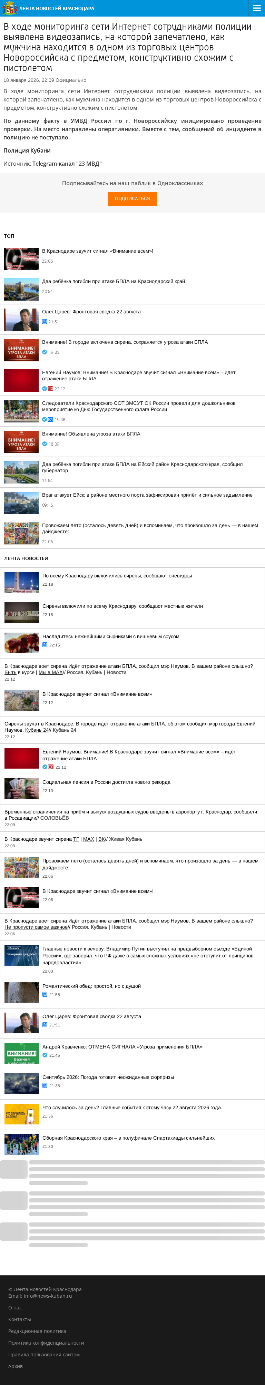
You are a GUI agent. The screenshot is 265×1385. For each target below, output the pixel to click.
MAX (88, 839)
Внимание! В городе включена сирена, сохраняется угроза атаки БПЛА (125, 342)
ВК (101, 839)
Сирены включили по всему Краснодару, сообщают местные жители (122, 606)
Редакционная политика (37, 1331)
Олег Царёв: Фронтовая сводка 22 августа (91, 311)
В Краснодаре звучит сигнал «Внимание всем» (97, 694)
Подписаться (132, 199)
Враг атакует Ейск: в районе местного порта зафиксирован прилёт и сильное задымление (147, 495)
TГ (76, 839)
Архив (15, 1366)
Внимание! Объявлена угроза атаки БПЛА (91, 434)
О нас (15, 1307)
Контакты (19, 1319)
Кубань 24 (37, 730)
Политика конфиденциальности (46, 1342)
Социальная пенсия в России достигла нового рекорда (106, 782)
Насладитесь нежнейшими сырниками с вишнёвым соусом (110, 636)
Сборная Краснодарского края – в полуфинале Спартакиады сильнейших (128, 1138)
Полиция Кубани (27, 150)
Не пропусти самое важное (36, 927)
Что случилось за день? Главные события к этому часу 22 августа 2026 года (131, 1107)
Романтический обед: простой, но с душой (91, 986)
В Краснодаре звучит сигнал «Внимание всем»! (97, 251)
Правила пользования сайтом (44, 1354)
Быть (10, 672)
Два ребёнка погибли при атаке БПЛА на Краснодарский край (113, 281)
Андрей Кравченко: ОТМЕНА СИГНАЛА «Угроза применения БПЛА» (122, 1047)
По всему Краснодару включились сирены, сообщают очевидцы (117, 575)
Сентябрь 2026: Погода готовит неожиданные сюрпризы (108, 1077)
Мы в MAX (51, 672)
